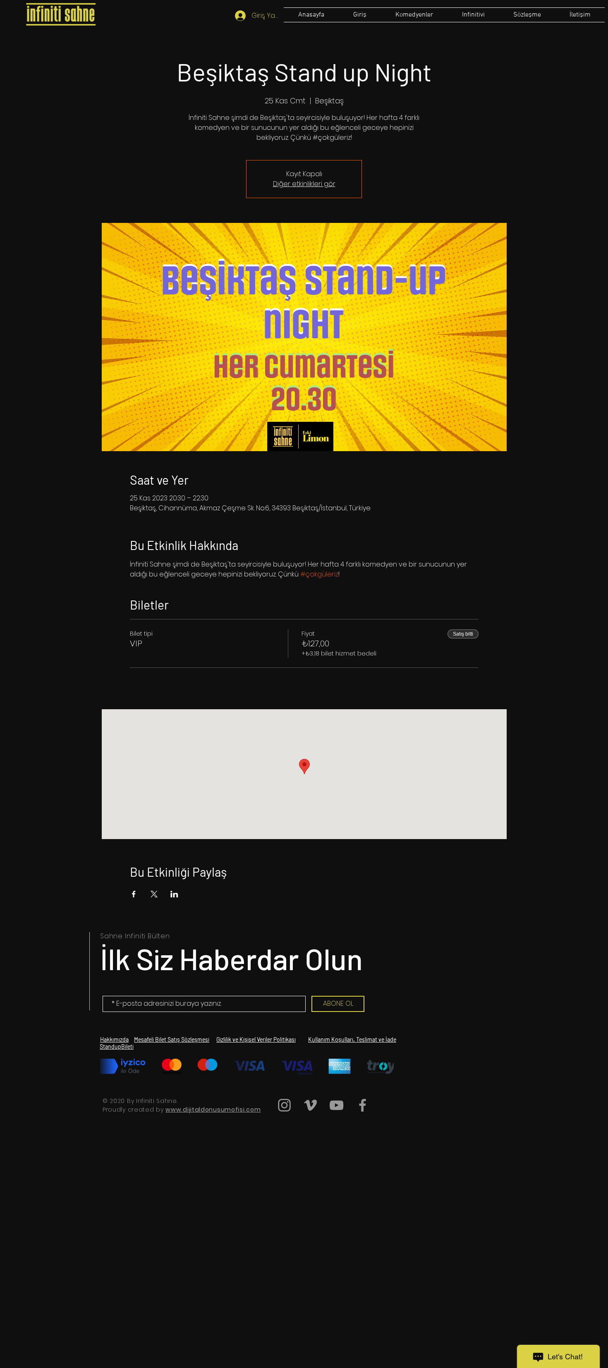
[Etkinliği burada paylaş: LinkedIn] (174, 894)
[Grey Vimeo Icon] (310, 1105)
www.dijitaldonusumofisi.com (213, 1109)
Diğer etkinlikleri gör (304, 184)
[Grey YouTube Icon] (336, 1105)
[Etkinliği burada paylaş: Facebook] (134, 894)
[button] (527, 15)
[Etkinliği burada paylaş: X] (154, 894)
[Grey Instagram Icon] (284, 1105)
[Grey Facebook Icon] (362, 1105)
